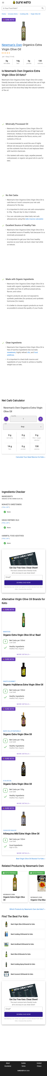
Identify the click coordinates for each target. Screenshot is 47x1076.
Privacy (39, 1066)
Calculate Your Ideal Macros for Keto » (30, 457)
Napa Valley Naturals (12, 731)
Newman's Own (12, 45)
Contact (39, 1063)
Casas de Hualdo (9, 830)
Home (4, 14)
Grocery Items (13, 14)
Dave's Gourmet (9, 681)
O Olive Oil (7, 781)
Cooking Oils (24, 14)
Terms (23, 1066)
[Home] (22, 4)
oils (28, 352)
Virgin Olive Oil (35, 14)
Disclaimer (7, 1066)
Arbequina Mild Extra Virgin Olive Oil (21, 833)
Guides (23, 1063)
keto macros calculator (34, 219)
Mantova (6, 632)
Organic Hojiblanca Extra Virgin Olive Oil (23, 684)
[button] (23, 427)
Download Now (23, 582)
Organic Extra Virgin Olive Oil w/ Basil (22, 635)
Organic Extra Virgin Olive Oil (17, 734)
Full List (6, 507)
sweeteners (11, 352)
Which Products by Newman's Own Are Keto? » (27, 909)
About (8, 1063)
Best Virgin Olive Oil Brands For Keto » (30, 859)
